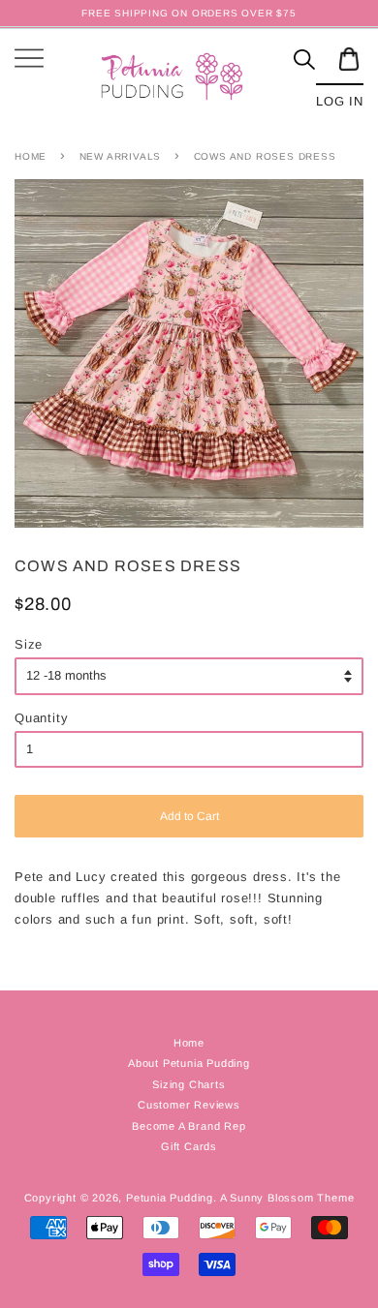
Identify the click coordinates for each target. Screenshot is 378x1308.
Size (29, 644)
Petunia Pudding (169, 1197)
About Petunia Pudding (189, 1063)
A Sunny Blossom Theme (287, 1197)
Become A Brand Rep (188, 1126)
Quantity (41, 718)
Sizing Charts (188, 1084)
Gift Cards (189, 1146)
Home (31, 156)
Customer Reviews (189, 1104)
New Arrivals (120, 156)
